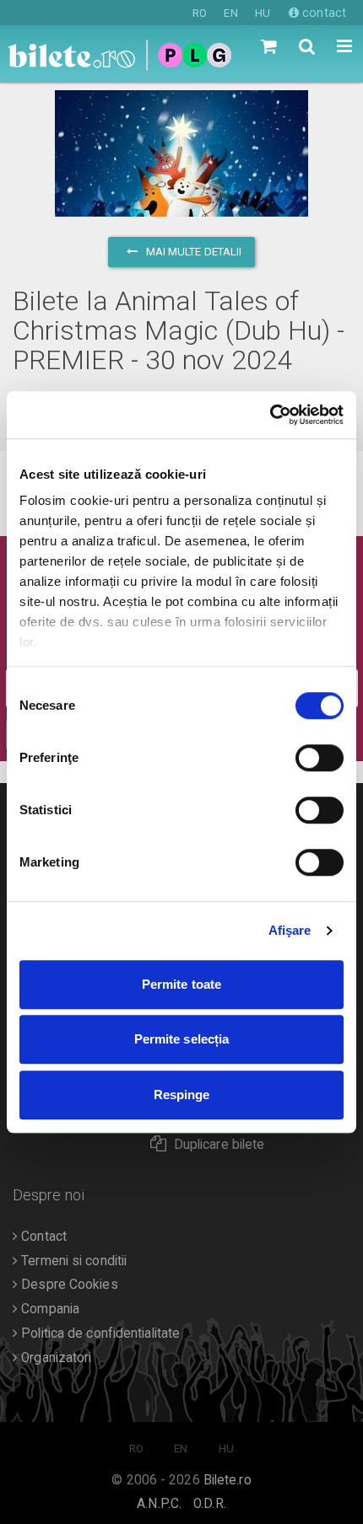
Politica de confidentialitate (99, 1333)
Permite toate (181, 984)
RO (199, 13)
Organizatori (54, 1358)
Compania (48, 1309)
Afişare (290, 930)
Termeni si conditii (72, 1261)
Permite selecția (182, 1039)
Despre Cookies (68, 1284)
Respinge (182, 1094)
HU (262, 13)
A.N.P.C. (159, 1503)
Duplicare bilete (219, 1144)
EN (230, 13)
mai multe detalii (193, 251)
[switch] (319, 757)
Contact (42, 1236)
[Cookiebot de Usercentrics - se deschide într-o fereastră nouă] (270, 415)
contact (322, 12)
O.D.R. (209, 1503)
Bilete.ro (227, 1480)
